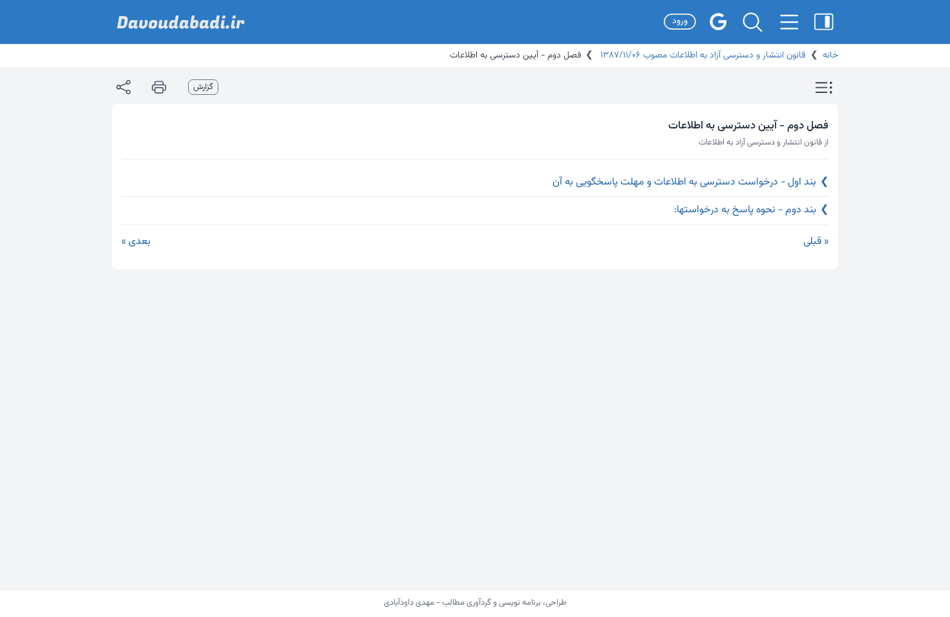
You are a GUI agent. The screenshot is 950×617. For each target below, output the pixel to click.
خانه (830, 55)
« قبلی (816, 242)
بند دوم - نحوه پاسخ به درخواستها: (751, 210)
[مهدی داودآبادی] (181, 22)
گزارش (203, 87)
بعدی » (136, 242)
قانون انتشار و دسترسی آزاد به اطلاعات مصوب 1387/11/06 (701, 55)
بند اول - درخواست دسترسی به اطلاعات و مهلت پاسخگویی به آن (691, 182)
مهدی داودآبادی (409, 602)
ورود (680, 21)
